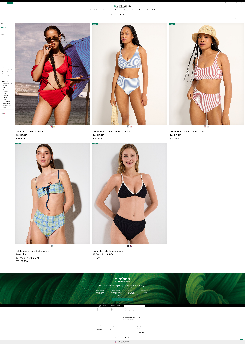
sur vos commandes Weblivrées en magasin (116, 293)
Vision (27, 2)
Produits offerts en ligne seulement (113, 327)
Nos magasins (139, 319)
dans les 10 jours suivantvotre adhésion (100, 293)
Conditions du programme (128, 326)
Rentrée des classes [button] (94, 9)
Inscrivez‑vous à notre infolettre (111, 305)
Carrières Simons (140, 332)
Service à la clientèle (99, 319)
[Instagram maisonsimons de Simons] (115, 337)
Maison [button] (141, 9)
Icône (2, 23)
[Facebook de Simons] (118, 337)
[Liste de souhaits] (236, 3)
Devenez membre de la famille (122, 299)
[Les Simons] (122, 278)
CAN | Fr (3, 2)
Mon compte (231, 2)
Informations (112, 317)
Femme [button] (126, 9)
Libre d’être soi (139, 328)
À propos (139, 317)
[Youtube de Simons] (125, 337)
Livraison (111, 322)
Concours (127, 323)
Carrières (16, 2)
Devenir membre (128, 319)
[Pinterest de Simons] (123, 337)
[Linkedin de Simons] (128, 337)
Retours (111, 324)
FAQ (110, 329)
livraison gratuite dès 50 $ (119, 0)
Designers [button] (117, 9)
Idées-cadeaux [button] (108, 9)
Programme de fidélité (122, 281)
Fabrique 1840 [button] (151, 9)
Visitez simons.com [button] (121, 342)
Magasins (10, 2)
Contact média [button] (98, 325)
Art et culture (139, 322)
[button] (223, 3)
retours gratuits (130, 0)
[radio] (51, 126)
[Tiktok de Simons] (120, 337)
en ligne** (145, 291)
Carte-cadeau (21, 2)
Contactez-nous (99, 317)
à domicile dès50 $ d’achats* (131, 292)
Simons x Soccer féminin (141, 326)
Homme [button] (133, 9)
